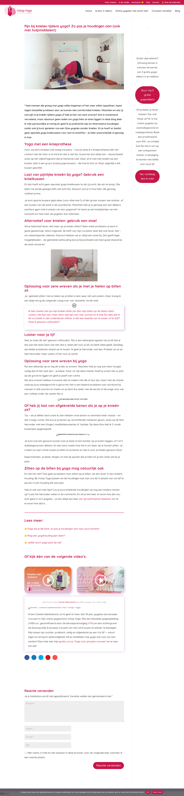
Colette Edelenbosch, (67, 602)
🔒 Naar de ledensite (171, 2)
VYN (90, 623)
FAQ (148, 2)
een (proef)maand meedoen (95, 498)
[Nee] (181, 792)
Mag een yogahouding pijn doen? (46, 535)
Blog (177, 11)
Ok (148, 792)
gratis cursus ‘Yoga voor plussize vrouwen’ (82, 641)
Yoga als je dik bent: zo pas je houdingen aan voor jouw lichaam (63, 528)
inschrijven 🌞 (137, 2)
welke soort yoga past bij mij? (44, 542)
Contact (155, 2)
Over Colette (110, 2)
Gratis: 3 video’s (103, 11)
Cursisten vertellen (162, 11)
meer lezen (157, 792)
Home (88, 11)
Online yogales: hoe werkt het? (132, 11)
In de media (124, 2)
